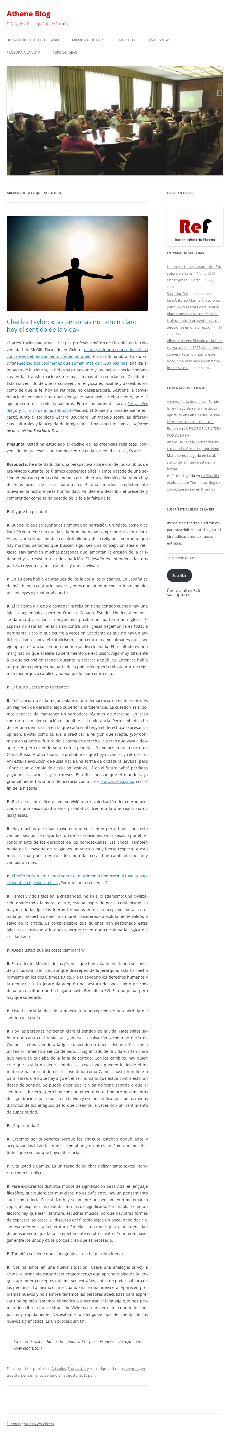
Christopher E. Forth (184, 280)
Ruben (172, 428)
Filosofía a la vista (23, 52)
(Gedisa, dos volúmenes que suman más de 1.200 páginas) (72, 363)
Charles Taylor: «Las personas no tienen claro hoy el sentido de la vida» (72, 325)
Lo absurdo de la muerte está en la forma (192, 462)
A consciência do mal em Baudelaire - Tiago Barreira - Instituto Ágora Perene (193, 408)
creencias (131, 1368)
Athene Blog (28, 13)
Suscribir (179, 575)
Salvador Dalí (177, 293)
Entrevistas (159, 40)
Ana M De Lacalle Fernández (190, 441)
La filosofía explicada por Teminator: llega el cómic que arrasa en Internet (193, 482)
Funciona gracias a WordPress (30, 1423)
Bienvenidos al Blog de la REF (33, 40)
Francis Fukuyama (117, 781)
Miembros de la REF (89, 40)
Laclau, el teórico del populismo (193, 448)
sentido (51, 1375)
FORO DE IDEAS (65, 52)
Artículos (128, 40)
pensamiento (32, 1375)
